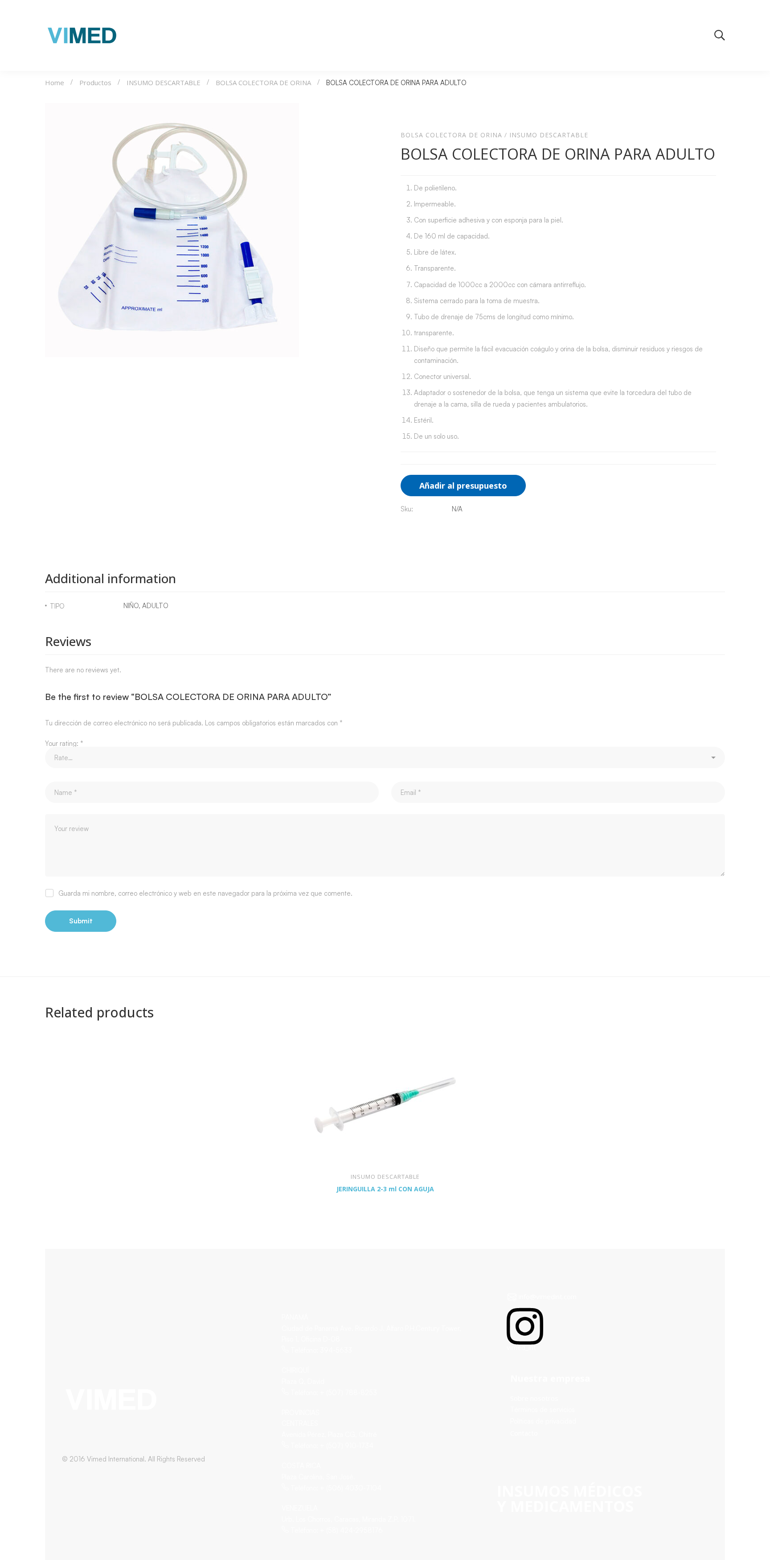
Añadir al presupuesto (463, 485)
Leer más (60, 1151)
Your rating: (64, 743)
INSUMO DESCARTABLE (164, 82)
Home (54, 82)
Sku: (407, 509)
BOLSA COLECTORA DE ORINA (263, 82)
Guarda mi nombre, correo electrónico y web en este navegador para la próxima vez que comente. (205, 893)
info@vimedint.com (548, 1296)
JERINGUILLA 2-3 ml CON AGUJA (385, 1189)
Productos (95, 82)
